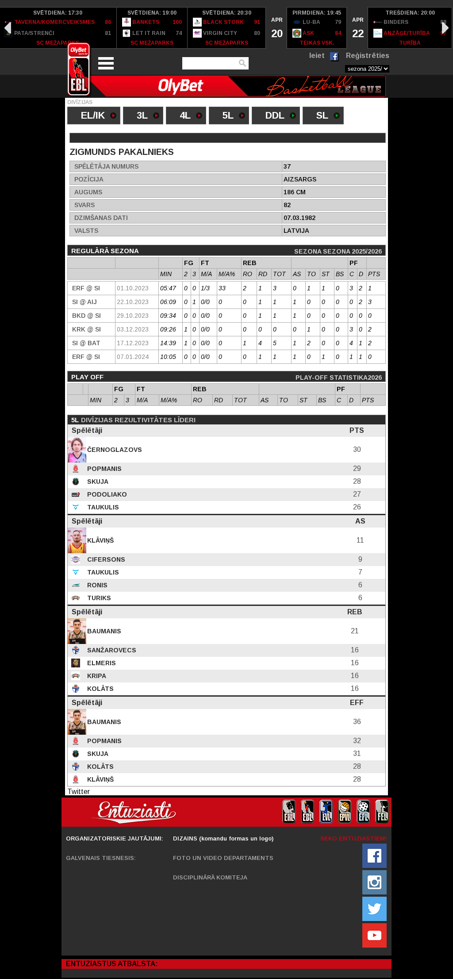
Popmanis (103, 468)
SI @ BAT (86, 343)
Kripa (95, 675)
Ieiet (317, 55)
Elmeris (100, 663)
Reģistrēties (367, 55)
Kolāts (99, 688)
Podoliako (106, 494)
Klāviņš (99, 540)
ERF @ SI (86, 288)
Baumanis (103, 631)
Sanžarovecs (110, 650)
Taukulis (102, 507)
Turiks (98, 597)
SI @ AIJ (84, 301)
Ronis (96, 585)
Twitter (78, 791)
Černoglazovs (113, 449)
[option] (152, 28)
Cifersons (105, 559)
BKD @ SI (86, 315)
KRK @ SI (86, 329)
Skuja (96, 481)
